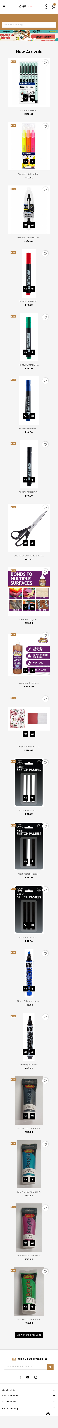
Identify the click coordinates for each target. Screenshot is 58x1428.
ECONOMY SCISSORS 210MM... (29, 555)
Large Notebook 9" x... (29, 746)
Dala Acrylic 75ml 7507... (29, 1192)
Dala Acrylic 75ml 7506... (29, 1255)
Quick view (32, 98)
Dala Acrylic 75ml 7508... (29, 1128)
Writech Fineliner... (29, 110)
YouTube (28, 1377)
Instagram (36, 1377)
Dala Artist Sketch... (29, 810)
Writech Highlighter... (29, 174)
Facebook (20, 1377)
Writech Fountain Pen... (29, 237)
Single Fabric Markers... (29, 1001)
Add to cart (25, 98)
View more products (29, 1334)
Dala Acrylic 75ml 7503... (29, 1319)
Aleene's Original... (29, 619)
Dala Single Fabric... (29, 1064)
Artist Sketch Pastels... (29, 873)
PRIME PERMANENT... (29, 301)
